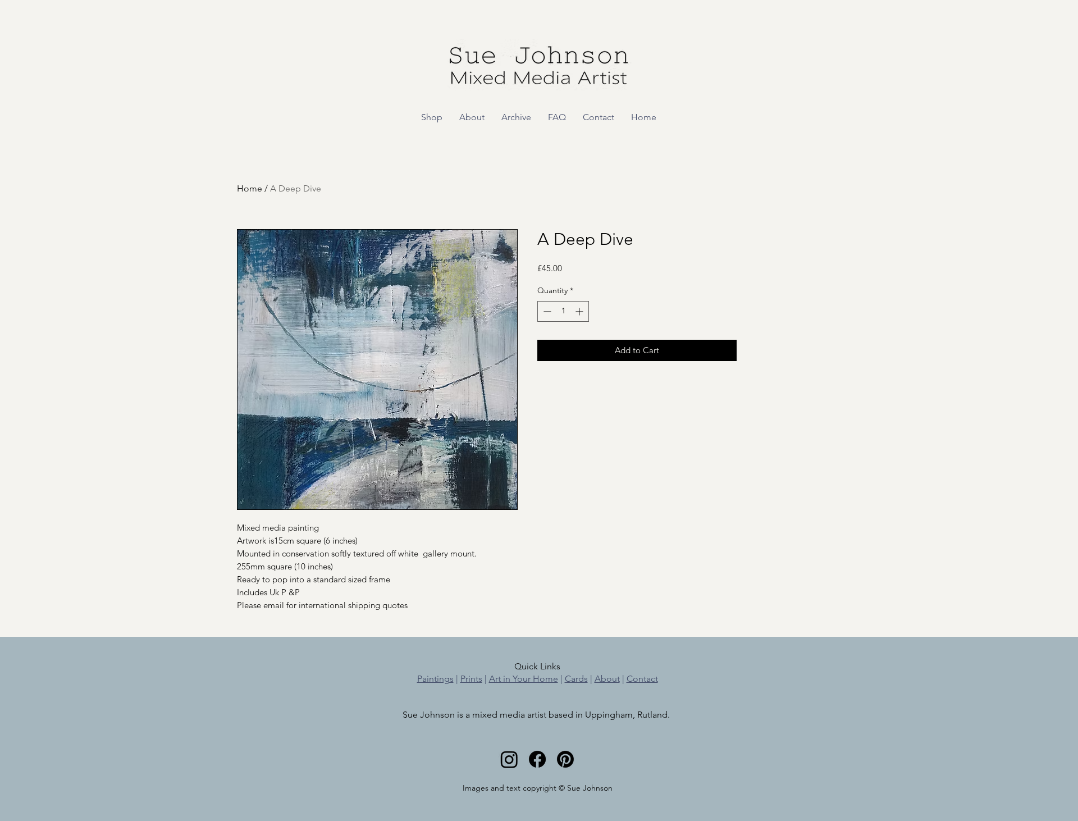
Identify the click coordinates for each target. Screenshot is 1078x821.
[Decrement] (546, 311)
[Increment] (580, 311)
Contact (642, 678)
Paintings (435, 678)
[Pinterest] (565, 759)
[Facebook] (537, 759)
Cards (576, 678)
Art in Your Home (523, 678)
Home (249, 188)
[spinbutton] (563, 311)
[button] (432, 117)
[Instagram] (509, 759)
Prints (471, 678)
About (607, 678)
